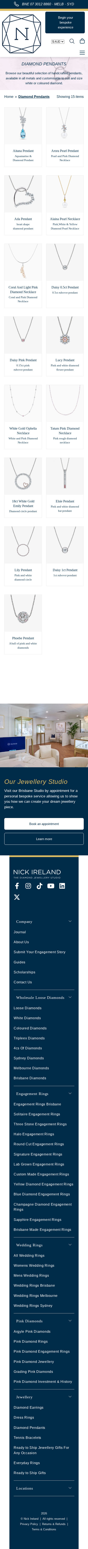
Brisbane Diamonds (30, 1078)
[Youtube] (51, 886)
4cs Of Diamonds (28, 1048)
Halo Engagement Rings (34, 1134)
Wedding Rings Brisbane (34, 1285)
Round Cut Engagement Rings (39, 1144)
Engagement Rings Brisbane (37, 1104)
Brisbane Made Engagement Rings (42, 1229)
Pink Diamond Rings (31, 1341)
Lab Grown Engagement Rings (39, 1164)
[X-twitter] (17, 897)
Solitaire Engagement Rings (37, 1114)
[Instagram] (28, 886)
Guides (19, 962)
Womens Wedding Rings (34, 1265)
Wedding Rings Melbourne (36, 1295)
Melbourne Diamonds (31, 1068)
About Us (21, 942)
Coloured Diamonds (30, 1028)
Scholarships (24, 972)
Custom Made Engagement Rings (41, 1174)
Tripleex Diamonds (29, 1038)
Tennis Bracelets (27, 1437)
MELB (59, 4)
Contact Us (23, 982)
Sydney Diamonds (29, 1058)
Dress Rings (24, 1417)
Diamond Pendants (29, 1428)
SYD (70, 4)
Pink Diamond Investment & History (43, 1381)
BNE (36, 4)
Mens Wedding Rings (31, 1275)
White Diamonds (27, 1018)
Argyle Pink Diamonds (32, 1331)
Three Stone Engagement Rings (40, 1124)
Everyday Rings (27, 1463)
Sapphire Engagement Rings (38, 1219)
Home (8, 96)
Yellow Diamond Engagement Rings (43, 1184)
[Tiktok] (39, 886)
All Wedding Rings (29, 1255)
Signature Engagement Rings (38, 1154)
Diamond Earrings (29, 1407)
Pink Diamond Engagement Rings (42, 1351)
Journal (20, 932)
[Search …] (72, 42)
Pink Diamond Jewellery (34, 1361)
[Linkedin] (62, 886)
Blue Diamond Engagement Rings (42, 1194)
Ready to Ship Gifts (30, 1473)
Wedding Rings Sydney (33, 1305)
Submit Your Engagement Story (40, 952)
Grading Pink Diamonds (33, 1371)
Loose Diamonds (28, 1008)
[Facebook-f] (17, 886)
